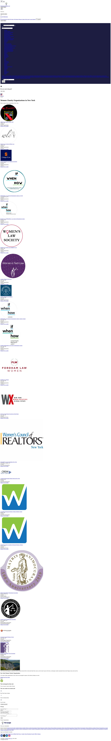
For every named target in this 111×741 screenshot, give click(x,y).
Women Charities (22, 727)
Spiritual (5, 72)
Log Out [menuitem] (38, 19)
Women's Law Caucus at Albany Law (7, 144)
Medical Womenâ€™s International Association (9, 592)
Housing (5, 41)
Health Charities (7, 35)
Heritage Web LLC (8, 738)
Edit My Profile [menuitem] (7, 19)
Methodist (6, 55)
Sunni (5, 60)
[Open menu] (1, 1)
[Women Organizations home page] (6, 4)
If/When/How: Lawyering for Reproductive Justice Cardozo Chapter (13, 318)
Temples (5, 65)
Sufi (5, 59)
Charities (5, 30)
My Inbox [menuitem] (12, 19)
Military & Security (7, 43)
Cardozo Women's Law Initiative (6, 296)
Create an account (4, 704)
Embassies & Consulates (8, 39)
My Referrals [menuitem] (16, 19)
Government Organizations (9, 38)
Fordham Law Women (4, 379)
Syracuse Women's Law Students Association (8, 161)
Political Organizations (8, 48)
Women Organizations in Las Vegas (76, 729)
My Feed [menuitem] (2, 19)
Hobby (5, 70)
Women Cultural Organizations (31, 727)
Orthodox (6, 63)
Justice (5, 42)
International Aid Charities (9, 36)
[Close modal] (1, 679)
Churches (6, 52)
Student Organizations (8, 66)
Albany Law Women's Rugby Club (6, 121)
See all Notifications (4, 16)
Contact (4, 733)
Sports (5, 73)
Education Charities (7, 33)
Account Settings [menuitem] (32, 19)
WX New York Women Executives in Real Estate (9, 413)
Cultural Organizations (8, 46)
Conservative (6, 62)
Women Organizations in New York (7, 730)
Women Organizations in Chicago (25, 729)
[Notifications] (1, 9)
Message (2, 126)
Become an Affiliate (12, 733)
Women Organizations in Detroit (49, 729)
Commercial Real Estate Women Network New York (10, 478)
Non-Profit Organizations (44, 76)
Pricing (7, 733)
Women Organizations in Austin (102, 727)
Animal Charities (7, 31)
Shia (5, 58)
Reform (5, 64)
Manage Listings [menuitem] (22, 19)
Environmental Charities (8, 34)
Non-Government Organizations (10, 45)
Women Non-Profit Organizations (68, 727)
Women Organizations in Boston (13, 729)
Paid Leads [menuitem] (27, 19)
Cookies (22, 733)
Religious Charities (7, 37)
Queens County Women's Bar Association (8, 619)
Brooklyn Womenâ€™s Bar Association (7, 653)
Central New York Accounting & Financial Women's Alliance (11, 544)
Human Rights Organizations (9, 47)
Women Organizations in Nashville (101, 729)
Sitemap (39, 733)
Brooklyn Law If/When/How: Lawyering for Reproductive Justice (12, 218)
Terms (26, 733)
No (3, 91)
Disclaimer (29, 733)
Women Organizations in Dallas (37, 729)
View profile (6, 126)
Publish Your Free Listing (5, 677)
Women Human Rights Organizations (55, 727)
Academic (6, 67)
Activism (5, 68)
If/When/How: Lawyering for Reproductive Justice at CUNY (11, 195)
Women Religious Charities (91, 727)
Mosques (5, 57)
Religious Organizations (8, 51)
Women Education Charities (42, 727)
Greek (5, 69)
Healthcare (6, 40)
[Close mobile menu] (4, 1)
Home (1, 93)
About (1, 733)
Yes (1, 91)
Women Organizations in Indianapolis (62, 729)
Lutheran (5, 54)
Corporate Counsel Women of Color (7, 637)
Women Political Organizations (80, 727)
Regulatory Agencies (8, 44)
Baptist (5, 53)
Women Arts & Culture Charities (13, 727)
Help (17, 733)
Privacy (19, 733)
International (6, 71)
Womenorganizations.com (5, 5)
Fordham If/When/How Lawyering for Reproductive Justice (11, 345)
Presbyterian (6, 56)
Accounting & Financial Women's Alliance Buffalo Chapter (11, 511)
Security (32, 733)
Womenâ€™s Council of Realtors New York (8, 462)
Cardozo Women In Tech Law (6, 279)
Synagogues (6, 61)
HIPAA (36, 733)
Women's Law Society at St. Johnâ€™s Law (8, 247)
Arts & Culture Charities (8, 32)
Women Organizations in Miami (89, 729)
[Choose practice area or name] (14, 25)
